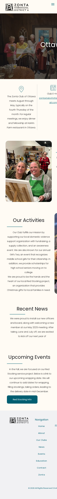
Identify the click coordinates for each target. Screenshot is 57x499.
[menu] (53, 4)
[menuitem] (41, 426)
